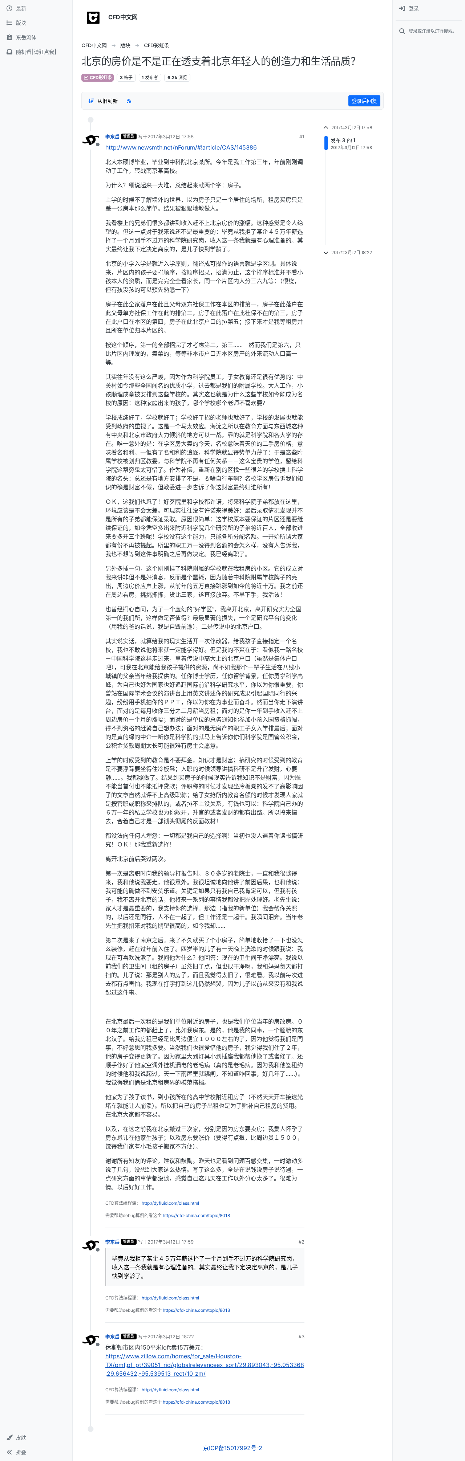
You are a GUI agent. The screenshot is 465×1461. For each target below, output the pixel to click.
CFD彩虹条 (100, 77)
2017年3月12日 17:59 (170, 1242)
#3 (301, 1336)
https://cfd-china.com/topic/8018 (196, 1215)
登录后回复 (364, 101)
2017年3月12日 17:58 (170, 136)
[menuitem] (429, 9)
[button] (36, 1438)
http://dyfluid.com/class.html (170, 1203)
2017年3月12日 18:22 (170, 1336)
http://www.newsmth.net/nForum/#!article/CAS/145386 (181, 147)
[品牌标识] (93, 17)
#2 (301, 1242)
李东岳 (112, 136)
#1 (301, 136)
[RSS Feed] (129, 100)
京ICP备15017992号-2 (232, 1448)
